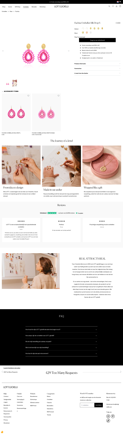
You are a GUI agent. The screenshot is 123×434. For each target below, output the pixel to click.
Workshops (33, 399)
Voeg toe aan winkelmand (97, 40)
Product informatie (80, 63)
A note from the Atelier (81, 73)
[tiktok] (108, 421)
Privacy (6, 420)
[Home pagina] (61, 6)
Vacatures (20, 405)
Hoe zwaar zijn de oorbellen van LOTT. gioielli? (39, 335)
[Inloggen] (116, 6)
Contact (6, 396)
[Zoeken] (109, 6)
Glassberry (50, 408)
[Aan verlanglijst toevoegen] (28, 96)
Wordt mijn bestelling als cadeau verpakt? (38, 341)
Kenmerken (77, 68)
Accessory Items (11, 91)
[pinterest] (113, 417)
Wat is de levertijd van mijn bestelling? (37, 347)
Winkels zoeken (34, 402)
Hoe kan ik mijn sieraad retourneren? (36, 353)
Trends (49, 415)
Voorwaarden (7, 417)
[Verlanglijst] (113, 6)
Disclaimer (7, 423)
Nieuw (48, 396)
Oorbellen (49, 399)
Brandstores (33, 396)
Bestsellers (50, 405)
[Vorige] (3, 51)
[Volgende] (68, 51)
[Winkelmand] (120, 6)
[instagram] (108, 417)
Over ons (19, 396)
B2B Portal (33, 405)
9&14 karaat (50, 412)
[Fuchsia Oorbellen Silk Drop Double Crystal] (46, 112)
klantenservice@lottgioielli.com (112, 405)
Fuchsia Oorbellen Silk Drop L (11, 133)
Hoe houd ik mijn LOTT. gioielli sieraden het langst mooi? (42, 329)
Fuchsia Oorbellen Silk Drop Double (43, 133)
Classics (49, 402)
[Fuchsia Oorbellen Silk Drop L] (16, 112)
